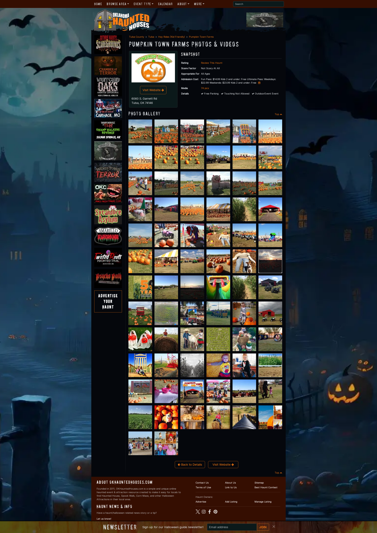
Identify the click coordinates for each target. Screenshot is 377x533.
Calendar (165, 4)
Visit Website (152, 90)
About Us (230, 482)
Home (98, 4)
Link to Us (231, 487)
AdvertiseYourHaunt (108, 301)
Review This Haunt (211, 62)
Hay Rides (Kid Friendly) (171, 36)
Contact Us (202, 482)
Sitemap (259, 482)
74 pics (205, 88)
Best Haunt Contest (265, 487)
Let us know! (104, 518)
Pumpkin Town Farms (201, 36)
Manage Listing (262, 501)
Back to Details (191, 464)
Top (277, 114)
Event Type (142, 4)
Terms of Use (203, 487)
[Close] (274, 526)
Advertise (201, 501)
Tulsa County (136, 36)
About (182, 4)
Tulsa (151, 36)
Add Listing (231, 501)
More (198, 4)
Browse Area (116, 4)
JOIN (263, 527)
